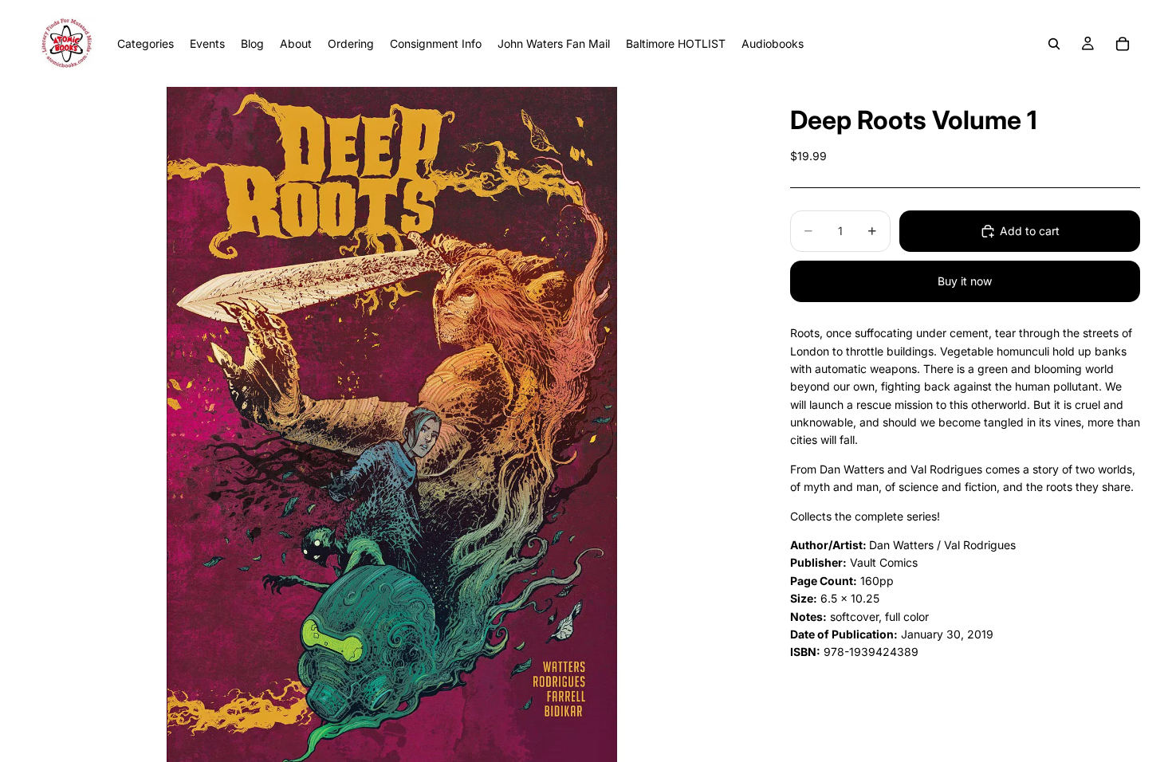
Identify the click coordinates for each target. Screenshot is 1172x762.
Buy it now (965, 281)
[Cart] (1122, 43)
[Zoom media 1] (392, 424)
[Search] (1054, 43)
